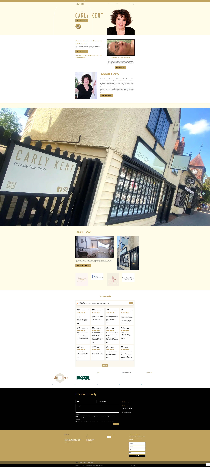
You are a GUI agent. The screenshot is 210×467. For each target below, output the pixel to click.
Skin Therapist (119, 78)
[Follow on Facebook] (108, 437)
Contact (80, 462)
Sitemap (84, 462)
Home (87, 436)
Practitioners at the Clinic (83, 265)
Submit (116, 424)
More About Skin (120, 67)
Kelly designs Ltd (100, 465)
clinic (121, 80)
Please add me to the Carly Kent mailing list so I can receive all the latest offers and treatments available (96, 421)
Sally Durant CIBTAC (128, 88)
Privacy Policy (88, 441)
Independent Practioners (90, 439)
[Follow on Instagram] (110, 437)
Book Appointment (82, 20)
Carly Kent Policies (89, 440)
